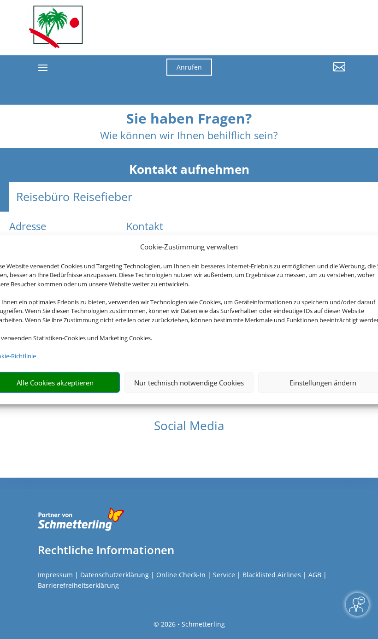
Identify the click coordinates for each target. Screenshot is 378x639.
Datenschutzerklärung (114, 574)
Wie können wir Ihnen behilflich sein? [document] (189, 136)
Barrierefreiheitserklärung (78, 585)
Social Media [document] (189, 427)
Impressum (55, 574)
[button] (297, 74)
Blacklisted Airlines (271, 574)
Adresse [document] (27, 227)
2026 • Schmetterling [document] (192, 624)
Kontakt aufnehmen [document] (189, 170)
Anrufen (189, 67)
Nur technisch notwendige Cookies (189, 382)
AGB (314, 574)
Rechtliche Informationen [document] (106, 550)
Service (224, 574)
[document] (189, 121)
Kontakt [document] (144, 227)
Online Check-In (181, 574)
